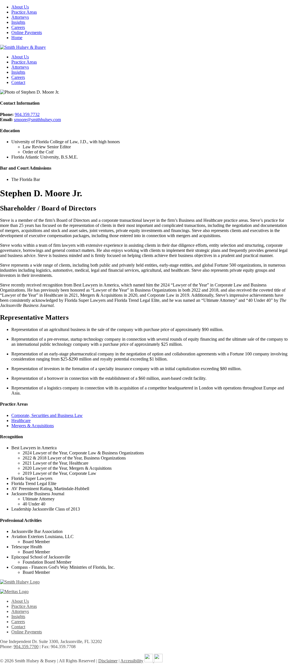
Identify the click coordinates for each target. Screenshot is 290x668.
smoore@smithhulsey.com (37, 119)
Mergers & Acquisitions (32, 425)
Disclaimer (108, 660)
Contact (18, 82)
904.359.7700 (26, 646)
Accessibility (131, 660)
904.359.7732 (27, 114)
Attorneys (20, 17)
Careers (18, 27)
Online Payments (26, 32)
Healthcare (21, 420)
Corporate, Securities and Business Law (47, 415)
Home (16, 37)
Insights (18, 22)
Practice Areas (24, 12)
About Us (20, 7)
